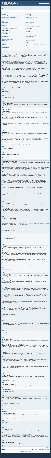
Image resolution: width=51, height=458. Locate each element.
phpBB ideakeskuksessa (34, 430)
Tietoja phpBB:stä (24, 425)
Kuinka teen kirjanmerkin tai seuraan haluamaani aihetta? (33, 35)
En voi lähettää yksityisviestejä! (29, 21)
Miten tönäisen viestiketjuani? (5, 40)
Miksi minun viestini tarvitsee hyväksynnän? (7, 39)
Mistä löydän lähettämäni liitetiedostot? (30, 40)
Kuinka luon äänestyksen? (5, 33)
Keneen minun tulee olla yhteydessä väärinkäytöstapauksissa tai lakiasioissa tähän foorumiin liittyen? (37, 45)
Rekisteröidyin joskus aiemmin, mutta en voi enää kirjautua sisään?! (10, 17)
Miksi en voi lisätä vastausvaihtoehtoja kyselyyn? (8, 34)
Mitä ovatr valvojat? (28, 14)
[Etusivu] (10, 4)
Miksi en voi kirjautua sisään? (5, 16)
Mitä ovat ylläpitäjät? (28, 13)
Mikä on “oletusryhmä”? (29, 18)
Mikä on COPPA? (4, 14)
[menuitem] (6, 7)
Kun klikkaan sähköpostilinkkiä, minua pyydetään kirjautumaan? (9, 28)
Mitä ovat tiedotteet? (4, 46)
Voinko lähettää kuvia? (4, 45)
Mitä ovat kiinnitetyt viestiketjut (5, 47)
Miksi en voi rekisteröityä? (5, 15)
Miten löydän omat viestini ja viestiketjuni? (31, 32)
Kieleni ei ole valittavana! (5, 25)
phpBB (32, 134)
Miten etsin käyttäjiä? (28, 31)
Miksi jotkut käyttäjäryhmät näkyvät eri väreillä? (31, 17)
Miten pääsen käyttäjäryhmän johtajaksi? (31, 16)
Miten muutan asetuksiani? (5, 22)
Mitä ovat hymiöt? (4, 44)
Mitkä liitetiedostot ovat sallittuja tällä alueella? (31, 39)
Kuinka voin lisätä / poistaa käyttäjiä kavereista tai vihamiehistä (33, 26)
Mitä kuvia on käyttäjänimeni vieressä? (6, 26)
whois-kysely (13, 436)
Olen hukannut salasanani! (5, 18)
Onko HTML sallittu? (4, 43)
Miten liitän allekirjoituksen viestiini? (6, 32)
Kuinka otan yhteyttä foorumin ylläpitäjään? (31, 46)
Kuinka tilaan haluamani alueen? (30, 36)
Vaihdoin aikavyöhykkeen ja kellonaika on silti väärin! (8, 24)
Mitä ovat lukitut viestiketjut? (5, 48)
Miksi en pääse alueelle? (5, 35)
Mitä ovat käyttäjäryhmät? (29, 15)
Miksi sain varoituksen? (5, 37)
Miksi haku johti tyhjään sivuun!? (30, 30)
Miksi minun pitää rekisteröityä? (6, 13)
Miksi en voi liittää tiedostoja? (5, 36)
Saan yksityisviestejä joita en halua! (30, 22)
